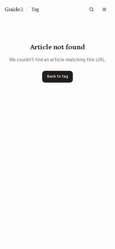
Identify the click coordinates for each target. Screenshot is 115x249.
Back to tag (57, 76)
